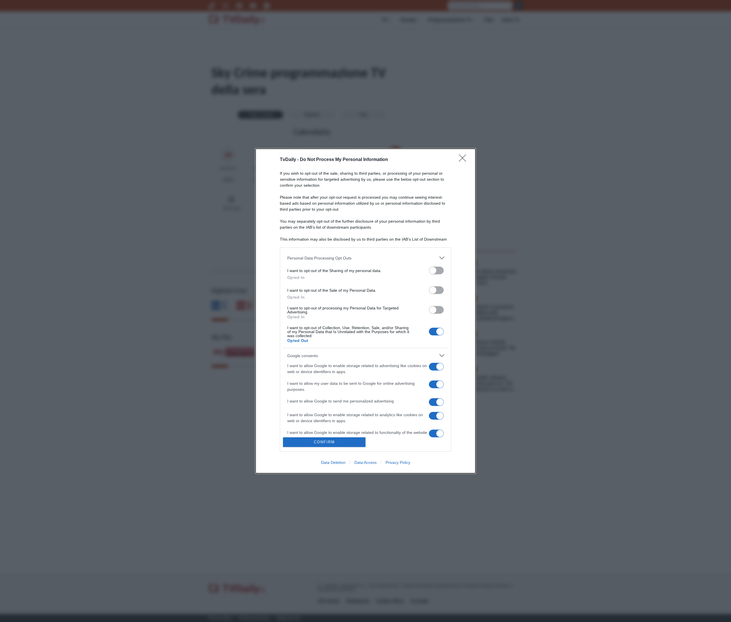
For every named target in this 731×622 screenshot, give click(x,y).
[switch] (436, 270)
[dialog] (365, 311)
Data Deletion (333, 462)
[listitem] (365, 258)
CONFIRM (324, 442)
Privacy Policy (397, 462)
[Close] (464, 159)
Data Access (365, 462)
